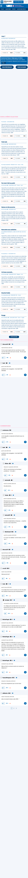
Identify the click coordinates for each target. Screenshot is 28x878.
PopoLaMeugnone (7, 677)
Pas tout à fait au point (8, 183)
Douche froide (5, 293)
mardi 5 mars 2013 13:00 (6, 571)
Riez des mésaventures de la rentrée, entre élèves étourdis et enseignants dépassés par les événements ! (14, 61)
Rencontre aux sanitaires (8, 229)
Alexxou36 (5, 344)
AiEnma (7, 463)
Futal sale (4, 142)
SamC (4, 363)
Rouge (3, 315)
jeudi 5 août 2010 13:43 (6, 366)
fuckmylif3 (7, 515)
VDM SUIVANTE (21, 67)
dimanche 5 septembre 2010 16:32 (11, 467)
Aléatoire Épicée (21, 9)
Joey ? (3, 36)
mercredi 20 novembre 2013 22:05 (11, 603)
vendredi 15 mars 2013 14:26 (7, 663)
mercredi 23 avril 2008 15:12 (7, 433)
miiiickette (5, 693)
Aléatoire (8, 9)
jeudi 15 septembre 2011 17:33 (10, 498)
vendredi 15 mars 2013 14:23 (7, 622)
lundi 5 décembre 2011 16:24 (9, 518)
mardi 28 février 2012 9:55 (6, 347)
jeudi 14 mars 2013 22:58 (6, 587)
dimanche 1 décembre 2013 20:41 (8, 681)
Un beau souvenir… (7, 272)
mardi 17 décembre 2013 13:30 (7, 696)
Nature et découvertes (8, 207)
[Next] (16, 708)
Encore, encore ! (14, 336)
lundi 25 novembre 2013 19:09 (10, 535)
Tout (2, 9)
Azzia (4, 584)
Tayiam (7, 495)
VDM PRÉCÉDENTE (7, 67)
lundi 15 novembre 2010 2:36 (10, 483)
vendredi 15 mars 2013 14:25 (7, 640)
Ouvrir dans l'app (18, 1)
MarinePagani (6, 619)
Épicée (13, 9)
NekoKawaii (8, 531)
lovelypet (7, 600)
